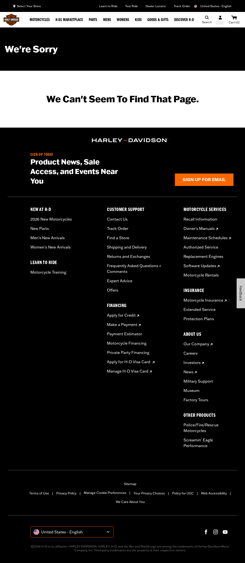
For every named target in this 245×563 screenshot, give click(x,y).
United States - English (215, 6)
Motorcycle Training (48, 272)
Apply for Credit (121, 315)
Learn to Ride (108, 6)
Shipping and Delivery (127, 247)
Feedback (241, 293)
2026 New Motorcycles (51, 219)
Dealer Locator (155, 6)
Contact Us (117, 219)
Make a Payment (122, 324)
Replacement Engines (203, 256)
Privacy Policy (66, 493)
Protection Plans (199, 318)
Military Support (198, 381)
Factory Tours (196, 399)
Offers (112, 290)
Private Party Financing (128, 352)
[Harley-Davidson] (130, 140)
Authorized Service (201, 247)
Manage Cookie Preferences (105, 493)
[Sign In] (220, 19)
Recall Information (200, 219)
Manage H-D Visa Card (127, 371)
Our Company (196, 343)
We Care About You (130, 502)
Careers (191, 353)
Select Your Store (29, 6)
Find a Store (118, 237)
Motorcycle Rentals (201, 275)
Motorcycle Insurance (203, 300)
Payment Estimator (124, 333)
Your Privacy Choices (149, 493)
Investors (192, 362)
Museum (192, 390)
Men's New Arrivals (47, 237)
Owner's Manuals (199, 228)
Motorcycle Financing (126, 343)
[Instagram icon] (215, 532)
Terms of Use (39, 493)
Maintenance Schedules (206, 237)
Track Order (182, 6)
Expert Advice (119, 280)
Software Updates (200, 265)
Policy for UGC (183, 493)
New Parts (39, 228)
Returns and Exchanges (128, 256)
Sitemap (130, 484)
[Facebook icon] (206, 532)
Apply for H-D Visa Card (129, 361)
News (188, 371)
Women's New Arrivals (50, 247)
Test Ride (131, 6)
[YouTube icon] (225, 532)
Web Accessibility (214, 493)
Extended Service (200, 309)
